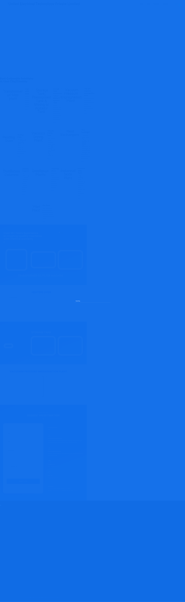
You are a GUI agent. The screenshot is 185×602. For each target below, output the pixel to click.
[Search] (109, 301)
